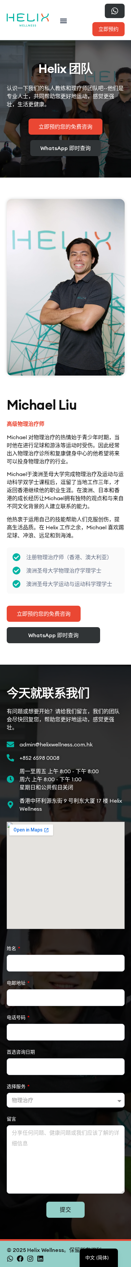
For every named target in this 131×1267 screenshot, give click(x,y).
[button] (63, 20)
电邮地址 (17, 983)
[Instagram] (30, 1258)
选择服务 (17, 1086)
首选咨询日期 (21, 1052)
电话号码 (17, 1017)
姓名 (12, 948)
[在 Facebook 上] (20, 1258)
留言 (11, 1119)
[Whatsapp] (10, 1258)
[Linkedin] (40, 1258)
